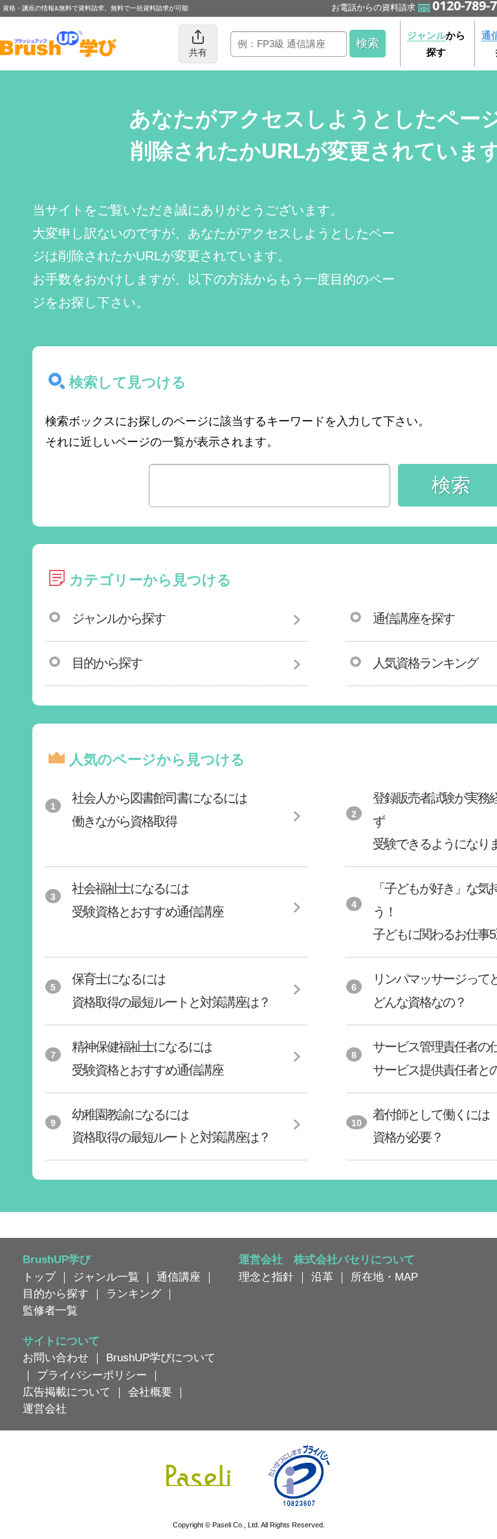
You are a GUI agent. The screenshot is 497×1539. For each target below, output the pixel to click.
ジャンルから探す (118, 618)
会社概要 (150, 1392)
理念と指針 (266, 1276)
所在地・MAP (384, 1276)
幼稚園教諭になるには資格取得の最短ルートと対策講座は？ (171, 1126)
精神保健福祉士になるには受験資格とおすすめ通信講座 (147, 1058)
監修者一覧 (50, 1310)
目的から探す (107, 663)
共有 (198, 52)
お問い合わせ (56, 1357)
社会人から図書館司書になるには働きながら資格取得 (159, 809)
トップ (39, 1276)
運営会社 (45, 1408)
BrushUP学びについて (160, 1357)
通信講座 (179, 1276)
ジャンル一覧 (106, 1276)
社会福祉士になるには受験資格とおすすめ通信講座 (147, 900)
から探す (436, 44)
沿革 (322, 1276)
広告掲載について (67, 1392)
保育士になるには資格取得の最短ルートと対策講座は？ (171, 990)
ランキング (133, 1293)
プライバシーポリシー (92, 1375)
